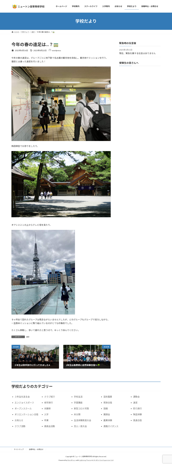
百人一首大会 (80, 426)
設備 (105, 408)
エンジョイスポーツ (24, 402)
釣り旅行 (137, 408)
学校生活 (78, 396)
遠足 (27, 337)
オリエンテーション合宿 (26, 414)
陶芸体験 (137, 414)
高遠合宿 (137, 420)
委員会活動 (49, 426)
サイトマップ (19, 449)
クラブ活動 (20, 426)
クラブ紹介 (49, 396)
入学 (46, 414)
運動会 (136, 396)
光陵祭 (47, 408)
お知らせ (19, 420)
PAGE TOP (165, 448)
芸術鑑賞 (107, 396)
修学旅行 (48, 402)
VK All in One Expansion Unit (103, 460)
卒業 (46, 420)
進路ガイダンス (110, 426)
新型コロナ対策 (81, 408)
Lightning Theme (85, 460)
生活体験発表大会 (82, 420)
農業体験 (107, 420)
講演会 (106, 414)
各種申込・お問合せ (36, 449)
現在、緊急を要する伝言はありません (137, 53)
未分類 (77, 414)
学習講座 (78, 402)
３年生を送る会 (22, 396)
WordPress (71, 460)
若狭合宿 (107, 402)
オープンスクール (23, 408)
